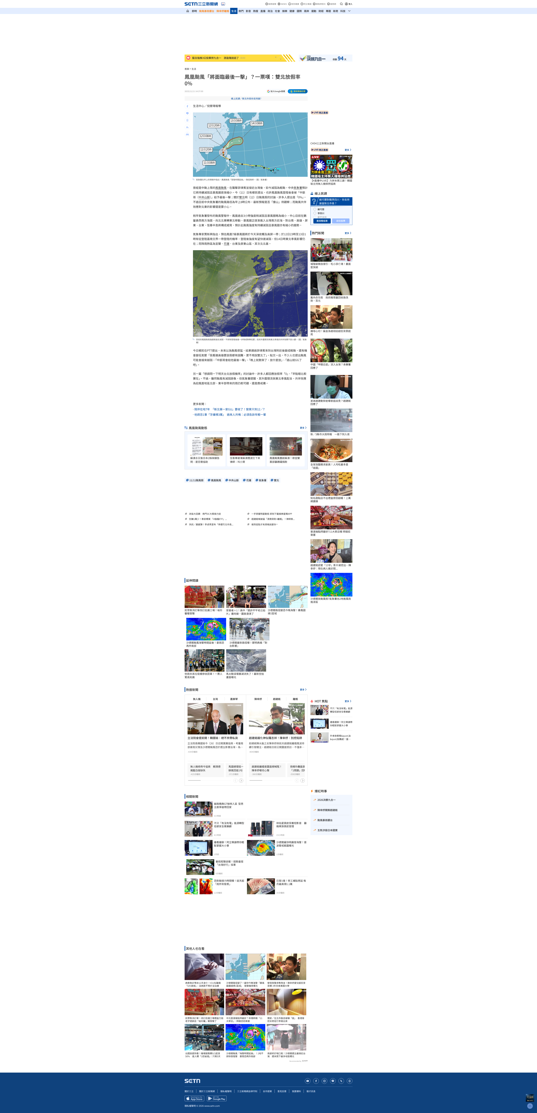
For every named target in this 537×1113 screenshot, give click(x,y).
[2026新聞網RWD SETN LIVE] (223, 3)
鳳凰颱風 (221, 188)
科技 (342, 11)
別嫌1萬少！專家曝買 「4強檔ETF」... (208, 518)
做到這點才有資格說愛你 (263, 524)
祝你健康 (295, 4)
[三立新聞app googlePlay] (217, 1098)
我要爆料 (296, 1091)
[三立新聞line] (332, 1081)
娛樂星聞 (272, 4)
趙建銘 (277, 699)
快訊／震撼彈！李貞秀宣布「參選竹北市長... (211, 524)
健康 (292, 11)
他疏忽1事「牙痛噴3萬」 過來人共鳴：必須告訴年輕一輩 (230, 414)
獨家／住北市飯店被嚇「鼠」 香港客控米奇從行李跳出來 (285, 1020)
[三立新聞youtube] (307, 1081)
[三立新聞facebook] (316, 1081)
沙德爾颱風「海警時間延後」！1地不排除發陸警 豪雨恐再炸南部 (244, 1055)
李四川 (321, 213)
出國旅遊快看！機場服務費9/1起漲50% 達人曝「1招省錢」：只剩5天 (202, 1055)
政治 (270, 11)
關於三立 (189, 1091)
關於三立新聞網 (207, 1091)
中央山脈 (204, 197)
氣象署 (298, 188)
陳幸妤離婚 (222, 11)
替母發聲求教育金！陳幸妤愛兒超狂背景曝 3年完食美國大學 (286, 984)
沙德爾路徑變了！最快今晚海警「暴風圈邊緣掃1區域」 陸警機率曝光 (245, 984)
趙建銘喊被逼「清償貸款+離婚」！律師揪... (273, 518)
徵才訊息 (311, 1091)
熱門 (241, 11)
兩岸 (306, 11)
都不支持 (322, 217)
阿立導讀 (307, 4)
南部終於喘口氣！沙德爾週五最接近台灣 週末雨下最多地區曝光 (286, 1055)
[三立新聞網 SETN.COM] (188, 11)
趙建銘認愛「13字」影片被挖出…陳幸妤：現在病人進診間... (330, 566)
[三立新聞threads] (349, 1081)
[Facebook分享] (187, 106)
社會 (277, 11)
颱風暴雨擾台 (206, 11)
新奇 (335, 11)
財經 (321, 11)
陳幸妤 (258, 699)
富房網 (333, 4)
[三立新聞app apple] (194, 1098)
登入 (350, 4)
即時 (194, 11)
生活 (233, 11)
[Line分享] (187, 113)
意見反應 (281, 1091)
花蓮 (226, 244)
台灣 (215, 699)
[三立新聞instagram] (324, 1081)
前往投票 (340, 220)
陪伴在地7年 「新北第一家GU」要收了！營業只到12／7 (229, 409)
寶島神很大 (321, 4)
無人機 (197, 699)
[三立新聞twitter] (341, 1081)
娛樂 (284, 11)
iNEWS (284, 4)
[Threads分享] (187, 120)
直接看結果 (322, 220)
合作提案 (267, 1091)
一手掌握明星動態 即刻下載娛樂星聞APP (271, 513)
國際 (299, 11)
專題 (328, 11)
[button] (341, 4)
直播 (262, 11)
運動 (313, 11)
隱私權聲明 (226, 1091)
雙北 (242, 197)
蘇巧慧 (321, 209)
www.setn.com (212, 1105)
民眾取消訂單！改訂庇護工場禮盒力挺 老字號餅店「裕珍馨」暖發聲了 (204, 1020)
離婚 (295, 699)
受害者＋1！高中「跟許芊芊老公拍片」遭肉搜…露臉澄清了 (245, 612)
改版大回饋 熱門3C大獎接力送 (205, 513)
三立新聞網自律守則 (247, 1091)
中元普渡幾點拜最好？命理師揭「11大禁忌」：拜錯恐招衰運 (244, 1020)
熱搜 (255, 11)
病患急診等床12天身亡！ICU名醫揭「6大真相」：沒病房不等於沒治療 (203, 984)
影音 (248, 11)
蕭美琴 (234, 699)
